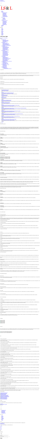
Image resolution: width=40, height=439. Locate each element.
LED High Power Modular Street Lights (7, 45)
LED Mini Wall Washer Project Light (7, 68)
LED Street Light (4, 13)
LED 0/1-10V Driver (5, 66)
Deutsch (2, 34)
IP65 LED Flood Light (5, 46)
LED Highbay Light (5, 15)
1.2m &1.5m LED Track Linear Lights (4, 395)
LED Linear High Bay (5, 51)
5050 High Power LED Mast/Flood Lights (4, 396)
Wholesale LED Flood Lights (6, 47)
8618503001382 (2, 0)
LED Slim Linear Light (5, 52)
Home (2, 415)
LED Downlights (4, 23)
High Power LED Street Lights (6, 43)
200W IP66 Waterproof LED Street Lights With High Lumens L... (8, 111)
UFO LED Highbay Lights (5, 63)
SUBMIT (1, 438)
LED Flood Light (3, 411)
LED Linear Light (4, 14)
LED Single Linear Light (5, 53)
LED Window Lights (5, 67)
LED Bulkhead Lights (5, 12)
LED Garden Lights (5, 22)
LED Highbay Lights (5, 62)
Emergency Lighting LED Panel (6, 59)
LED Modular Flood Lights (5, 48)
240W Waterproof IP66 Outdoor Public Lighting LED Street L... (8, 108)
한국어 (2, 32)
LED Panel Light (3, 412)
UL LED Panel (4, 56)
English (2, 28)
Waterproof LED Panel (5, 57)
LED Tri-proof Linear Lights (5, 54)
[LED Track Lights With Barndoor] (3, 398)
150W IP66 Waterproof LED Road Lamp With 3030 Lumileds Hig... (8, 114)
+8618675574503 (2, 423)
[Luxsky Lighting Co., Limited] (3, 404)
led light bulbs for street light (4, 95)
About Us (2, 11)
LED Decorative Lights (5, 16)
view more (3, 94)
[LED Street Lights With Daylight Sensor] (6, 102)
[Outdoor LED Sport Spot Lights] (3, 397)
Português (2, 31)
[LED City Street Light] (4, 97)
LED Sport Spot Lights (5, 49)
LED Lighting (4, 19)
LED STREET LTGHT (5, 20)
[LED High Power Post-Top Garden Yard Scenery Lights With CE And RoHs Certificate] (10, 105)
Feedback (2, 25)
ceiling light (4, 18)
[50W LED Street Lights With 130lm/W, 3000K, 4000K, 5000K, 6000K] (9, 119)
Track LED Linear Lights (5, 55)
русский (2, 29)
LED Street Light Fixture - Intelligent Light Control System (7, 93)
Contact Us (3, 418)
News (2, 417)
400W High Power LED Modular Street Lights (6, 100)
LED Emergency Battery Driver (6, 64)
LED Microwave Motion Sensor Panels (7, 58)
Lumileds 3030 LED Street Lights (5, 90)
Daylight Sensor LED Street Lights (6, 44)
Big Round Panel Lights (5, 60)
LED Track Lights (4, 41)
